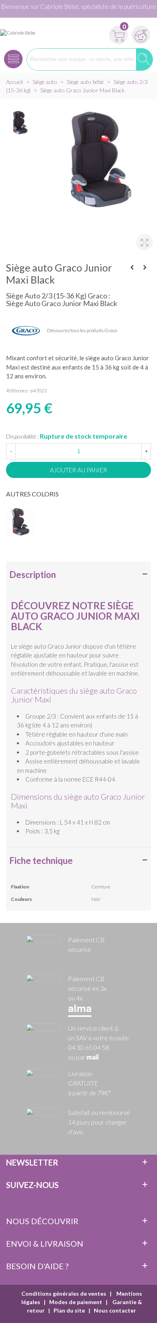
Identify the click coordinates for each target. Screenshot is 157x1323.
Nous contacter (115, 1310)
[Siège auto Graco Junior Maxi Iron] (145, 267)
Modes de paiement (75, 1301)
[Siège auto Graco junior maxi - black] (141, 239)
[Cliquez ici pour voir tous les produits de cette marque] (26, 331)
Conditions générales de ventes (63, 1293)
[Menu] (13, 56)
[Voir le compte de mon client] (139, 32)
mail (93, 1057)
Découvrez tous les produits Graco (82, 330)
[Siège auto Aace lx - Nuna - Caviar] (132, 267)
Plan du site (69, 1310)
